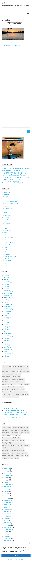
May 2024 (6, 288)
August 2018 (7, 311)
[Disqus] (16, 69)
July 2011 (6, 338)
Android (26, 366)
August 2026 (7, 275)
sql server (10, 394)
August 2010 (7, 355)
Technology (7, 254)
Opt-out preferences (12, 559)
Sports (5, 249)
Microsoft (20, 384)
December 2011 (8, 335)
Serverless (24, 392)
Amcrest (14, 366)
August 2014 (7, 317)
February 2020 (8, 304)
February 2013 (8, 326)
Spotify (4, 394)
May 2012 (6, 328)
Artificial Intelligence (10, 256)
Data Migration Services (11, 203)
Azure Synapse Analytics (21, 369)
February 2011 (8, 344)
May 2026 (6, 277)
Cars (5, 211)
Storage (7, 263)
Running (7, 251)
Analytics (6, 194)
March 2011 (7, 342)
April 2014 (6, 319)
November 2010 (8, 349)
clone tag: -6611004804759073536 (12, 45)
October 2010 (7, 351)
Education (6, 217)
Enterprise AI (20, 379)
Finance (6, 219)
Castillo (8, 371)
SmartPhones (8, 262)
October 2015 (7, 315)
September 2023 (8, 292)
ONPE (21, 386)
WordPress (8, 230)
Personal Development (10, 242)
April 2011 (6, 340)
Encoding (7, 223)
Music (5, 232)
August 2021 (7, 297)
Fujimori (11, 381)
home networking (19, 381)
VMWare (10, 397)
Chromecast (15, 371)
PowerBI (7, 196)
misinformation (6, 386)
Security (6, 245)
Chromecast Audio (24, 371)
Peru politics (5, 392)
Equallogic (5, 381)
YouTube (16, 397)
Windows (7, 239)
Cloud (3, 374)
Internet (7, 258)
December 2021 (8, 293)
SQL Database (8, 205)
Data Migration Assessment (12, 201)
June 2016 (6, 313)
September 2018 (8, 310)
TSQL (26, 394)
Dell (19, 376)
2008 (3, 366)
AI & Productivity (8, 192)
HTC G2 (4, 384)
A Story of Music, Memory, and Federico (14, 172)
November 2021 (8, 295)
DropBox (13, 379)
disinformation (6, 379)
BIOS (3, 371)
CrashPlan (17, 374)
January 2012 (7, 333)
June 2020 (6, 302)
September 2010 (8, 353)
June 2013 (6, 322)
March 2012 (7, 331)
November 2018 (8, 308)
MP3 (13, 386)
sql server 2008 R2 (19, 394)
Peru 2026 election (19, 389)
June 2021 (6, 301)
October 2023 (7, 290)
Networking (8, 260)
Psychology (7, 244)
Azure (5, 199)
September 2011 (8, 337)
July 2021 (6, 299)
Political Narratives (15, 392)
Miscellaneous (7, 226)
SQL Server (8, 215)
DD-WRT (15, 376)
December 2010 (8, 347)
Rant (6, 228)
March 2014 (7, 320)
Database (6, 212)
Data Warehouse (6, 376)
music (17, 386)
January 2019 (7, 306)
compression (10, 374)
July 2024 (6, 286)
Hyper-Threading (12, 384)
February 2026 (8, 283)
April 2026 (6, 279)
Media (5, 221)
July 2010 (6, 356)
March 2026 (7, 281)
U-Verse (4, 397)
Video (6, 265)
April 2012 (6, 329)
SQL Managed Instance (11, 206)
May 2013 (6, 324)
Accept (16, 555)
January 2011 (7, 346)
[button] (30, 543)
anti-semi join (6, 369)
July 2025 (6, 284)
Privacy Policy (20, 559)
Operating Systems (9, 237)
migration (26, 384)
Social (5, 247)
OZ (3, 3)
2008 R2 (8, 366)
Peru (12, 389)
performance (5, 389)
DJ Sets (7, 235)
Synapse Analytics (10, 208)
